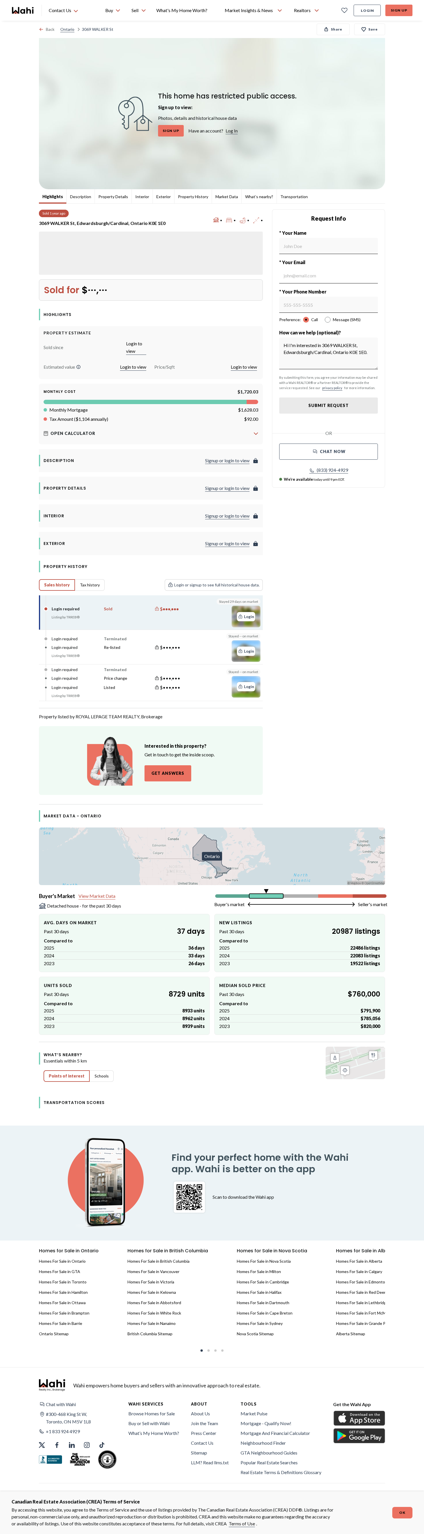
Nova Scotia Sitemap (255, 1333)
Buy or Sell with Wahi (149, 1423)
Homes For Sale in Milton (259, 1271)
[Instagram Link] (87, 1445)
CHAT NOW (333, 451)
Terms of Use (242, 1523)
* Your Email (292, 262)
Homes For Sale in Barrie (60, 1323)
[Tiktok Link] (102, 1445)
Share (336, 29)
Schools (102, 1075)
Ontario (67, 29)
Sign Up (399, 10)
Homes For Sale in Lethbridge (362, 1302)
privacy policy (332, 388)
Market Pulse (254, 1413)
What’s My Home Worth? (153, 1433)
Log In (232, 130)
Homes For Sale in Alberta (359, 1261)
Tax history (90, 584)
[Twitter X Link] (42, 1445)
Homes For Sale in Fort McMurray (365, 1312)
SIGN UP (171, 130)
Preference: (290, 319)
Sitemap (199, 1452)
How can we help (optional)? (310, 332)
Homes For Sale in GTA (59, 1271)
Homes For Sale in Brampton (64, 1312)
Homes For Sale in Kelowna (151, 1292)
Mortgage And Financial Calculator (275, 1433)
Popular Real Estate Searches (269, 1462)
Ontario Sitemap (54, 1333)
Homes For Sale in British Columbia (158, 1261)
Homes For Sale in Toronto (63, 1281)
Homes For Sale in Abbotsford (154, 1302)
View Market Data (96, 896)
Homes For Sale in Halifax (259, 1292)
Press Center (203, 1433)
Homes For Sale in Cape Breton (264, 1312)
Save (373, 29)
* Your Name (293, 233)
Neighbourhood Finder (263, 1443)
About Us (200, 1413)
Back (50, 29)
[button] (78, 367)
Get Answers (167, 773)
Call (314, 319)
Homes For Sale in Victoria (150, 1281)
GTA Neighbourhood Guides (269, 1452)
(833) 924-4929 (332, 470)
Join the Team (204, 1423)
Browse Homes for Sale (151, 1413)
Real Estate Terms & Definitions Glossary (281, 1472)
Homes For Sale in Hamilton (63, 1292)
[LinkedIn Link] (72, 1445)
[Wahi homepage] (23, 10)
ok (402, 1512)
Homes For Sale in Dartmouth (263, 1302)
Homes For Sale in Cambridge (263, 1281)
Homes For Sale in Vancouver (153, 1271)
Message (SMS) (347, 319)
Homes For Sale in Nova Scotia (264, 1261)
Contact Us (202, 1443)
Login (367, 10)
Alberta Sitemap (350, 1333)
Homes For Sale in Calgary (359, 1271)
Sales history (57, 584)
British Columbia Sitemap (149, 1333)
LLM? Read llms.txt (210, 1462)
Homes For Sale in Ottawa (62, 1302)
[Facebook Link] (57, 1445)
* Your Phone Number (303, 291)
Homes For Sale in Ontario (62, 1261)
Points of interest (67, 1075)
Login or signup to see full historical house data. (217, 584)
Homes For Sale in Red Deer (361, 1292)
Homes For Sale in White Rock (154, 1312)
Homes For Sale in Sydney (260, 1323)
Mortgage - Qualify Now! (266, 1423)
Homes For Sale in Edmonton (361, 1281)
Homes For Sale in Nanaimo (151, 1323)
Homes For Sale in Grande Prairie (365, 1323)
